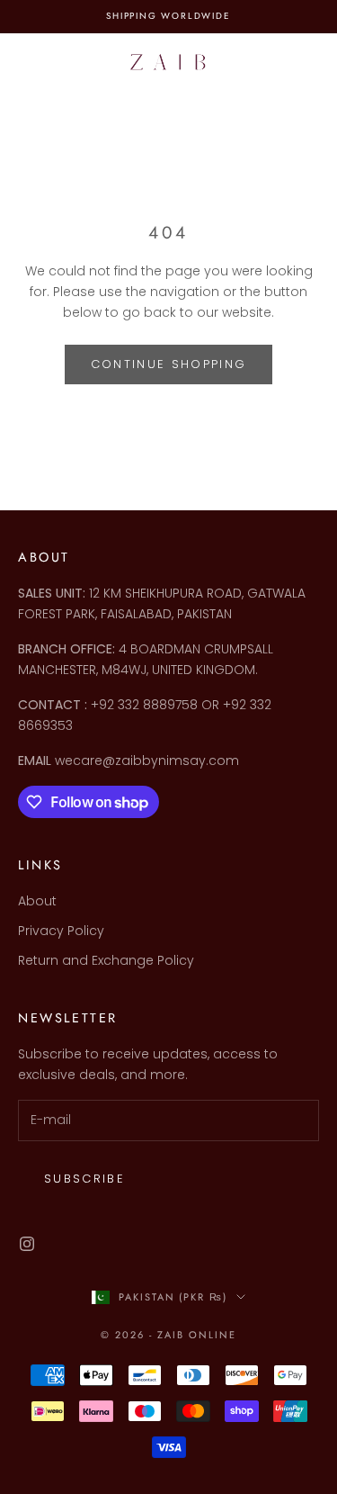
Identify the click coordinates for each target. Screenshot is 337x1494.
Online (212, 1335)
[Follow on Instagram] (27, 1244)
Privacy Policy (61, 931)
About (37, 901)
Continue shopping (169, 364)
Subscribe (84, 1178)
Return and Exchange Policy (106, 960)
